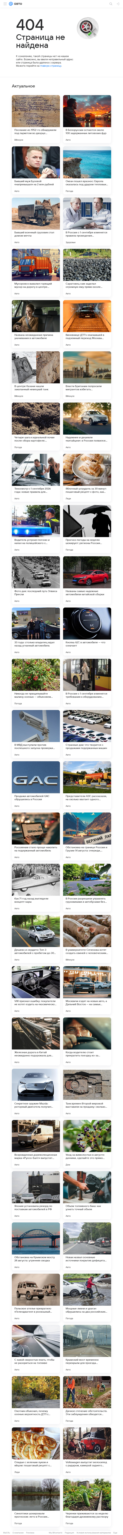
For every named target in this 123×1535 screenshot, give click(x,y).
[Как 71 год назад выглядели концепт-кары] (36, 888)
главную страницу (50, 65)
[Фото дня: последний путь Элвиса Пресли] (36, 580)
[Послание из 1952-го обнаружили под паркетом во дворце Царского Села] (36, 119)
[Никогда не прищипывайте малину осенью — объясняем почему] (36, 683)
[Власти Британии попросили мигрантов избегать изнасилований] (87, 375)
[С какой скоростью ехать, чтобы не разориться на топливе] (36, 1349)
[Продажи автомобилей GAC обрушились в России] (36, 785)
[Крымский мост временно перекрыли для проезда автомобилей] (87, 1349)
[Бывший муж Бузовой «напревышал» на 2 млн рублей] (36, 170)
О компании (18, 1532)
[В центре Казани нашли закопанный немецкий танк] (36, 375)
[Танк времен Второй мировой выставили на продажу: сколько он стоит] (87, 1093)
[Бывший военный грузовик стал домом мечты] (36, 222)
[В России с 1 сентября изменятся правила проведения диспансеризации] (87, 222)
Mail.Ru (6, 1532)
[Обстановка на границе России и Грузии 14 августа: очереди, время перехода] (87, 836)
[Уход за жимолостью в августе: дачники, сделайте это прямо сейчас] (87, 1144)
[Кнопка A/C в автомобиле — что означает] (87, 632)
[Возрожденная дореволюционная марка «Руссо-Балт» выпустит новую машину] (36, 1144)
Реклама (30, 1532)
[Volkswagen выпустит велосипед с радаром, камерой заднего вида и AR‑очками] (87, 1451)
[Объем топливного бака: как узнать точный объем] (87, 1195)
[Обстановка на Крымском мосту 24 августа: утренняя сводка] (36, 1246)
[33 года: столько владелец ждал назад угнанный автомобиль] (36, 632)
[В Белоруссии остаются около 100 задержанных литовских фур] (87, 119)
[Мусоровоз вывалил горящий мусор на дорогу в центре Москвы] (36, 273)
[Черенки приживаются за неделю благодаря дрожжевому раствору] (87, 1503)
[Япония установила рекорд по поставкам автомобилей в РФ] (36, 1195)
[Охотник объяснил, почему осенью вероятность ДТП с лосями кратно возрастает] (36, 1400)
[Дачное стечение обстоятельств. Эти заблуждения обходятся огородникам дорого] (87, 1400)
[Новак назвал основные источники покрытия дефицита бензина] (87, 1246)
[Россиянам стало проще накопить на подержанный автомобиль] (36, 836)
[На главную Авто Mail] (17, 4)
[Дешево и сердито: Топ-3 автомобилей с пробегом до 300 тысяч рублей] (36, 939)
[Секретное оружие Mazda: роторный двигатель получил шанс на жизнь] (36, 1093)
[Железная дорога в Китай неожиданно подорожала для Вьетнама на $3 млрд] (36, 1041)
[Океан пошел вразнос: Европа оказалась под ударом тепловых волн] (87, 170)
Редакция (69, 1532)
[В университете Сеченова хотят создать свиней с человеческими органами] (87, 939)
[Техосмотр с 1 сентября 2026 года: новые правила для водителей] (36, 478)
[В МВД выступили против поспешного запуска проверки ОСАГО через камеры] (36, 734)
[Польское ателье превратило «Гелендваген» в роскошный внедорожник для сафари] (36, 1298)
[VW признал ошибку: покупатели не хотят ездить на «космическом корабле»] (36, 990)
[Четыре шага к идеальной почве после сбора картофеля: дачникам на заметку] (36, 427)
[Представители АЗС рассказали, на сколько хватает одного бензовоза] (87, 785)
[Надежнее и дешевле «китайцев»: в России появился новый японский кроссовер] (87, 427)
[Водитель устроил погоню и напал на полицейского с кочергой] (36, 529)
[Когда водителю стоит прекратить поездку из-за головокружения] (87, 1041)
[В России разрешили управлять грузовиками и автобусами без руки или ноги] (87, 888)
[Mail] (11, 4)
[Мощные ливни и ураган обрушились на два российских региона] (87, 1298)
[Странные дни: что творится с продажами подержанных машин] (87, 734)
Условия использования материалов (94, 1532)
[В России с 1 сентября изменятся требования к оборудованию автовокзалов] (87, 683)
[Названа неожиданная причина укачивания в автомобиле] (36, 324)
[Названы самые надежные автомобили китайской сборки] (87, 580)
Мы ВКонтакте (55, 1532)
